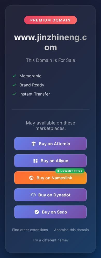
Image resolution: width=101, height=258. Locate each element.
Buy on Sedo (54, 212)
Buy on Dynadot (54, 194)
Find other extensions (30, 230)
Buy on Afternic (54, 143)
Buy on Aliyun (54, 160)
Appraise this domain (71, 230)
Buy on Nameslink (59, 175)
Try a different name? (51, 240)
